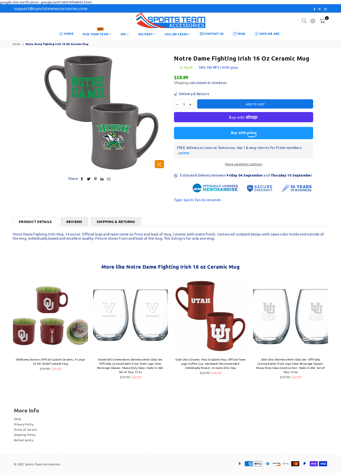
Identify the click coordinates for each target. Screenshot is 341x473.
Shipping (181, 82)
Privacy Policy (23, 424)
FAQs (241, 33)
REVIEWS (74, 221)
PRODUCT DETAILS (35, 221)
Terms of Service (25, 429)
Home (68, 33)
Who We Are (268, 33)
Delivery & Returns (193, 94)
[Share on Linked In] (102, 178)
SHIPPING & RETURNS (116, 221)
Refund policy (23, 440)
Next (336, 331)
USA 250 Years (176, 34)
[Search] (304, 20)
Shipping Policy (25, 435)
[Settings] (313, 20)
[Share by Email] (109, 178)
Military (145, 34)
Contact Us (214, 33)
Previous (5, 331)
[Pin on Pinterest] (95, 178)
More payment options (243, 164)
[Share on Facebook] (82, 178)
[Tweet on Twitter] (89, 178)
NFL (123, 34)
